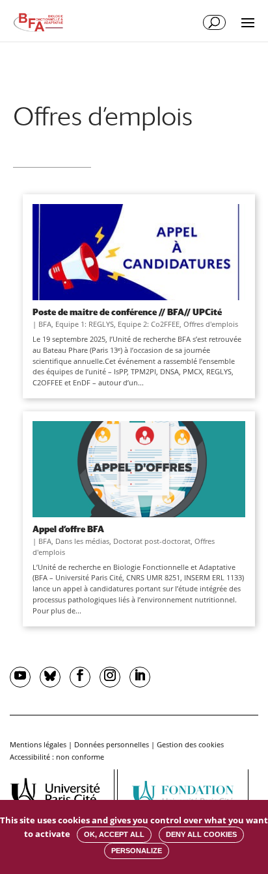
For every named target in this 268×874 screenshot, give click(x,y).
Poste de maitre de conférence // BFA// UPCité (127, 312)
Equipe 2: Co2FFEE (149, 324)
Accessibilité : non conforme (57, 757)
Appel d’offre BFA (68, 529)
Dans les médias (82, 541)
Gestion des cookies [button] (190, 744)
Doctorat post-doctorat (152, 541)
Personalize (136, 851)
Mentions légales (38, 744)
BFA (44, 324)
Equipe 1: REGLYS (84, 324)
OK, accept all (114, 834)
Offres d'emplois (210, 324)
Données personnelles (111, 744)
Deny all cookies (201, 834)
